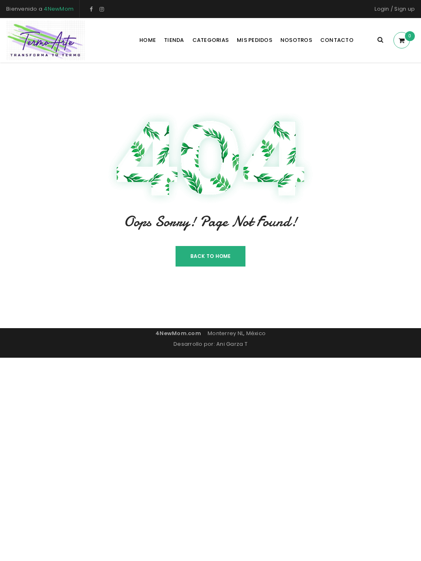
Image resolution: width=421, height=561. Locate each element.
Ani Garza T (232, 344)
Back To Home (210, 256)
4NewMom (59, 9)
